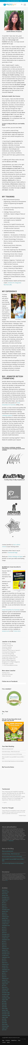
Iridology (8, 0)
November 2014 (6, 922)
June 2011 (4, 975)
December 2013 (5, 934)
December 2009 (5, 992)
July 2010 (4, 985)
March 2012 (4, 962)
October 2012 (5, 955)
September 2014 (6, 925)
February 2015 (5, 916)
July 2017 (4, 902)
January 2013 (5, 950)
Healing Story (6, 672)
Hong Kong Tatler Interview (10, 657)
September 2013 (6, 939)
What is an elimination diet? (7, 748)
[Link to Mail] (25, 1039)
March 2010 (4, 987)
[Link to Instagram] (23, 1039)
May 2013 (4, 945)
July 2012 (4, 959)
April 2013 (4, 946)
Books (21, 0)
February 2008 (5, 1026)
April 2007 (4, 1029)
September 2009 (6, 998)
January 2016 (5, 911)
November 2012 (6, 953)
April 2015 (4, 913)
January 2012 (5, 966)
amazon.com (5, 631)
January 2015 (5, 918)
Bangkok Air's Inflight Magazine (11, 662)
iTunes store (16, 631)
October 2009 (5, 996)
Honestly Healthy (7, 647)
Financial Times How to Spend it (11, 650)
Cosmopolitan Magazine (9, 652)
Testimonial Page (12, 552)
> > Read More (10, 840)
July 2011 (4, 973)
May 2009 (4, 1005)
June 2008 (4, 1020)
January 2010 (5, 990)
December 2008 (5, 1012)
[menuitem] (21, 4)
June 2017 (4, 904)
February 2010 (5, 989)
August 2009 (5, 999)
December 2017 (5, 897)
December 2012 (5, 952)
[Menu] (24, 4)
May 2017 (4, 906)
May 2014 (4, 930)
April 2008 (4, 1022)
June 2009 (4, 1003)
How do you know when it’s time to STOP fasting (12, 754)
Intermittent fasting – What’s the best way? (11, 751)
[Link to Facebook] (21, 1039)
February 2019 (5, 892)
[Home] (11, 4)
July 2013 (4, 941)
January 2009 (5, 1010)
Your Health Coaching (15, 0)
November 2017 (6, 899)
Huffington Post (6, 644)
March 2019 (4, 890)
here (7, 880)
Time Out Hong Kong (8, 653)
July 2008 (4, 1019)
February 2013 (5, 948)
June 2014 (4, 929)
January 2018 (5, 895)
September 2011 (6, 969)
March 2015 (4, 915)
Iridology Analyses (7, 415)
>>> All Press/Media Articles (10, 665)
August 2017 (5, 900)
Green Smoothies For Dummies (11, 610)
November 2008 (6, 1013)
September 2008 (6, 1015)
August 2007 (5, 1028)
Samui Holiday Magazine (9, 660)
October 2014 (5, 923)
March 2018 (4, 893)
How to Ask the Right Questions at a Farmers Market (13, 761)
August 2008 (5, 1017)
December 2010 (5, 982)
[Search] (21, 4)
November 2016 (6, 909)
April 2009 (4, 1006)
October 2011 (5, 967)
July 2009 (4, 1001)
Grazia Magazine (6, 648)
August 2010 (5, 983)
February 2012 (5, 964)
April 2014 (4, 932)
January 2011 (5, 980)
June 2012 (4, 960)
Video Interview (6, 676)
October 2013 (5, 937)
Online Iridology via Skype (15, 556)
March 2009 (4, 1008)
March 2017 (4, 907)
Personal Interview (7, 674)
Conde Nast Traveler (8, 663)
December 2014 (5, 920)
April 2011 (4, 976)
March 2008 (4, 1024)
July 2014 (4, 927)
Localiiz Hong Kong (7, 645)
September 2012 (6, 957)
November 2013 (6, 936)
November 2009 (6, 994)
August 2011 (5, 971)
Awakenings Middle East (9, 658)
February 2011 (5, 978)
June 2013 (4, 943)
